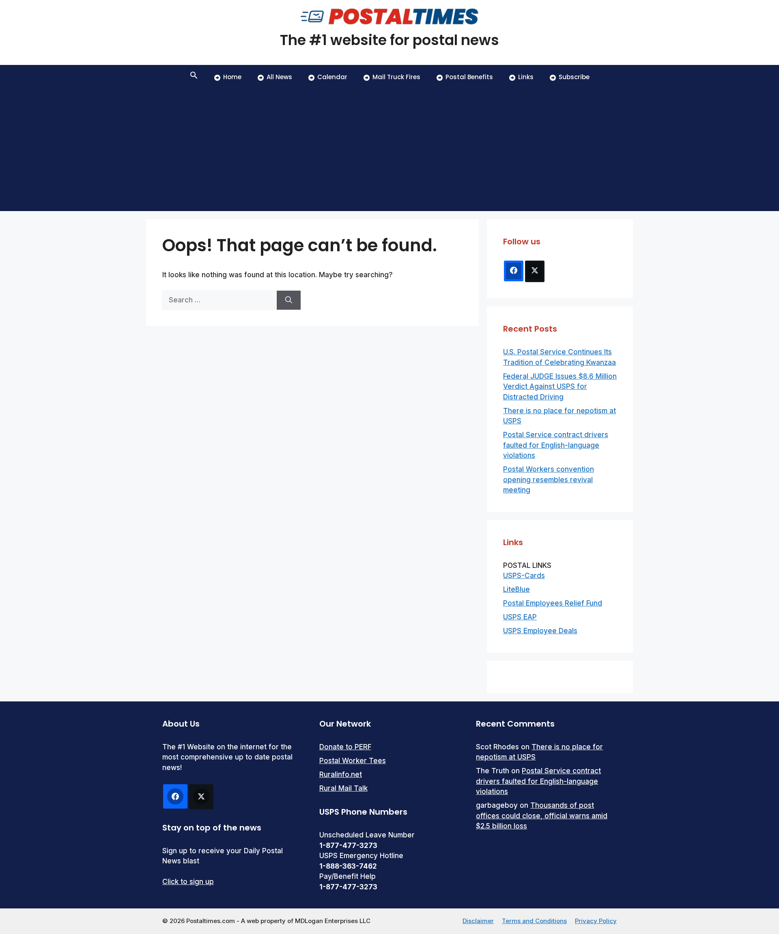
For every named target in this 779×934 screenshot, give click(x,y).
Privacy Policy (596, 921)
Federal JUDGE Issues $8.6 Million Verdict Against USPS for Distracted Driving (560, 386)
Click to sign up (188, 882)
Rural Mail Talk (343, 788)
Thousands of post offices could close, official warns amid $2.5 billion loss (541, 815)
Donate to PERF (345, 747)
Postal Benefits (469, 77)
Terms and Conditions (534, 921)
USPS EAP (520, 617)
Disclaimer (478, 921)
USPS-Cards (524, 576)
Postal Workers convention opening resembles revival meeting (548, 479)
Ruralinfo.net (340, 774)
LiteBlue (516, 589)
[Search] (289, 300)
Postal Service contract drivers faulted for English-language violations (555, 445)
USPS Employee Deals (540, 631)
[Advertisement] (389, 150)
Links (526, 77)
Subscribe (574, 77)
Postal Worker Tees (352, 761)
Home (232, 77)
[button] (194, 77)
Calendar (332, 77)
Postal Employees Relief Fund (552, 603)
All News (279, 77)
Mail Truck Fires (396, 77)
